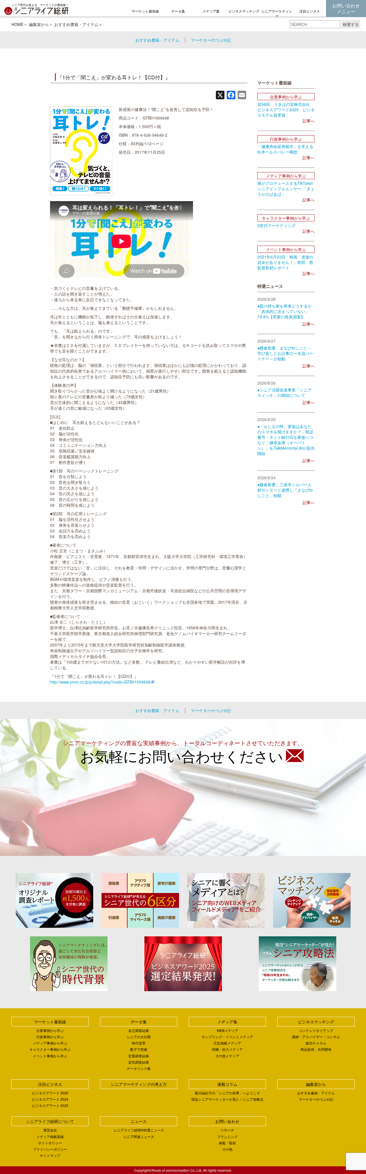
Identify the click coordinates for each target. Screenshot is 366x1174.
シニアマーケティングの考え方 (276, 16)
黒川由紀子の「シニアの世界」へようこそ (227, 1092)
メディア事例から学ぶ (50, 1042)
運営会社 (50, 1129)
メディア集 (211, 11)
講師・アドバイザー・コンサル (316, 1036)
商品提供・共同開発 (316, 1049)
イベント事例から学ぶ (50, 1055)
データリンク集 (139, 1068)
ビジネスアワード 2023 (50, 1105)
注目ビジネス (309, 11)
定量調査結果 (138, 1055)
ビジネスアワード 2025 (50, 1092)
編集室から (39, 24)
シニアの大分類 (139, 1036)
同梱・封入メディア (227, 1049)
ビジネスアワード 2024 (50, 1099)
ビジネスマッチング (243, 11)
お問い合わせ (227, 1121)
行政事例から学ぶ (50, 1036)
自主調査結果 (138, 1030)
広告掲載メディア (227, 1042)
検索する (351, 24)
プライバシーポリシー (50, 1149)
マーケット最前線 (145, 11)
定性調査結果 (138, 1062)
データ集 (178, 11)
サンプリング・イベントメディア (227, 1036)
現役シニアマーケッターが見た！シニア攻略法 (227, 1099)
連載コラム (227, 1084)
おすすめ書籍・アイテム (76, 24)
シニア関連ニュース (138, 1136)
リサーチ (227, 1129)
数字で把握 (138, 1049)
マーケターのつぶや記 (211, 40)
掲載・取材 (227, 1142)
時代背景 (139, 1042)
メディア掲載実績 (50, 1136)
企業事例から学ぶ (50, 1030)
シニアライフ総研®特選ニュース (139, 1129)
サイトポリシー (50, 1142)
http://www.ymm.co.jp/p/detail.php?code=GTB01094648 (100, 682)
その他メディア (227, 1055)
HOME (17, 24)
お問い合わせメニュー (346, 8)
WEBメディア (227, 1030)
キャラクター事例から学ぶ (50, 1049)
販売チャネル (316, 1042)
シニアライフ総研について (50, 1121)
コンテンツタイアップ (316, 1030)
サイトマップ (50, 1155)
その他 (227, 1149)
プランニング (227, 1136)
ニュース (139, 1121)
